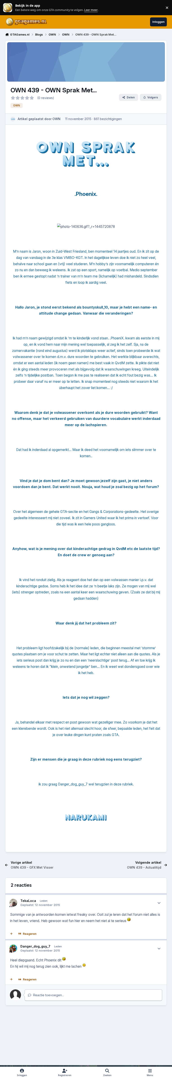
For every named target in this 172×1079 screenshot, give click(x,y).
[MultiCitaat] (11, 933)
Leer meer (7, 8)
